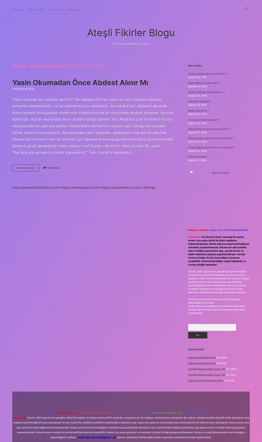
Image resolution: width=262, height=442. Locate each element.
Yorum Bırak (53, 167)
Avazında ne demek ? (199, 101)
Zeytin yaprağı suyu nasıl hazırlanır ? (207, 73)
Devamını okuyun (27, 168)
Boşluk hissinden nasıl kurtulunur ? (206, 92)
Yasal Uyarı (56, 9)
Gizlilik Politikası (36, 9)
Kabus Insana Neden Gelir (202, 357)
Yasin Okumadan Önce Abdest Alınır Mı (80, 82)
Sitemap (149, 187)
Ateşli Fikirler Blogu (131, 32)
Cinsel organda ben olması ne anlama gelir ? (211, 147)
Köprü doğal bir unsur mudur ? (204, 82)
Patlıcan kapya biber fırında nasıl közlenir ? (211, 138)
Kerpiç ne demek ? (198, 156)
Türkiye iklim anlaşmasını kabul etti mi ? (209, 129)
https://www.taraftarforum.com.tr (36, 187)
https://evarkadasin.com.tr (81, 187)
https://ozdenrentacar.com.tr (122, 187)
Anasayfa (17, 9)
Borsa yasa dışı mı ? (198, 110)
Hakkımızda (73, 9)
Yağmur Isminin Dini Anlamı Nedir (205, 380)
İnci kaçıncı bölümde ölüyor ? (203, 119)
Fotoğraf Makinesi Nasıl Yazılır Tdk (206, 368)
